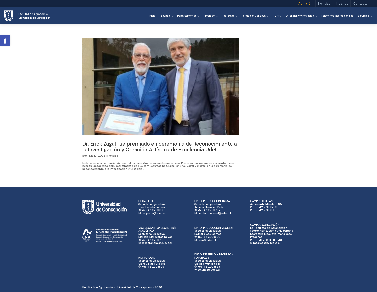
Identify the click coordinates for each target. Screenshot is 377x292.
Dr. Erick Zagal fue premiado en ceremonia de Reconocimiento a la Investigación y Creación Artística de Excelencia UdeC (159, 146)
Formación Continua (254, 15)
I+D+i (276, 15)
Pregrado (209, 15)
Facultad (165, 15)
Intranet (342, 4)
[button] (5, 40)
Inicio (152, 15)
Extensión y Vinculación (300, 15)
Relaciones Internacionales (337, 15)
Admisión (305, 4)
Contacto (360, 4)
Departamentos (187, 15)
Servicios (363, 15)
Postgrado (228, 15)
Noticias (324, 4)
